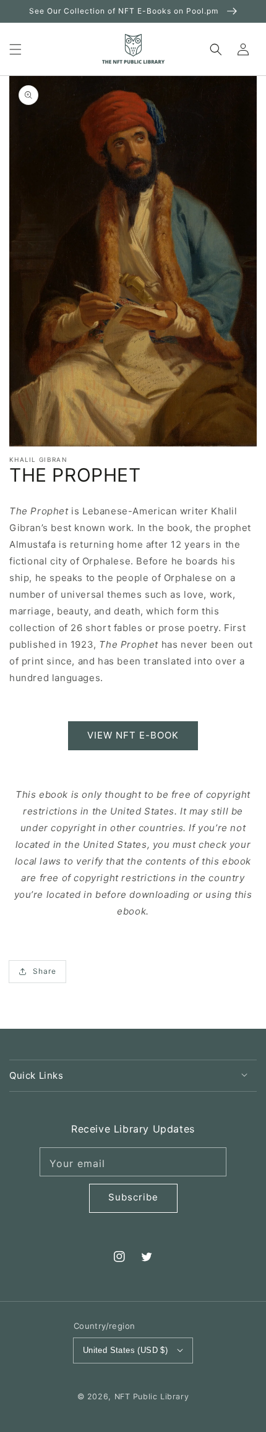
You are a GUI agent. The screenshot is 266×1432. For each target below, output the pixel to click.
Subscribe (133, 1197)
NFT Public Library (151, 1396)
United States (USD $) (125, 1350)
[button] (15, 48)
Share (44, 971)
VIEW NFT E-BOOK (133, 735)
